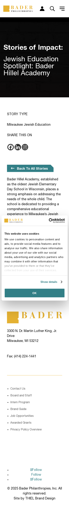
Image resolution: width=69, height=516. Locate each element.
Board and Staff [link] (21, 395)
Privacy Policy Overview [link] (26, 429)
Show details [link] (48, 281)
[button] (62, 8)
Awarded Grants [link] (20, 423)
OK (34, 292)
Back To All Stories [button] (32, 168)
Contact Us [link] (17, 389)
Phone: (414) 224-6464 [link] (23, 351)
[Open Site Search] (52, 8)
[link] (49, 220)
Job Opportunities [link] (22, 416)
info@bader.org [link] (18, 361)
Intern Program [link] (20, 402)
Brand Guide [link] (18, 409)
